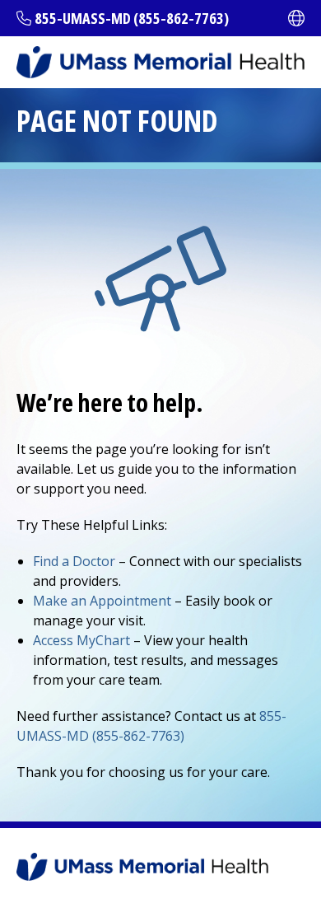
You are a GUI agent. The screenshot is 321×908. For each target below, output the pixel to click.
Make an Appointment (102, 601)
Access (81, 640)
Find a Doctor (74, 561)
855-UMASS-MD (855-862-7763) (132, 18)
